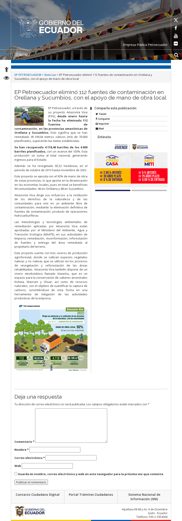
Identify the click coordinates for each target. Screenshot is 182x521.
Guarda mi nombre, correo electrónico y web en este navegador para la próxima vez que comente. (91, 474)
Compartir (103, 118)
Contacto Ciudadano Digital (37, 494)
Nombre (21, 450)
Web (17, 466)
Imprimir (103, 123)
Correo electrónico (29, 458)
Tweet (102, 114)
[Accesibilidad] (7, 70)
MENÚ (24, 55)
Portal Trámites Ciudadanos (91, 494)
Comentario (24, 442)
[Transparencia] (6, 78)
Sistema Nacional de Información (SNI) (144, 496)
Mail (101, 128)
